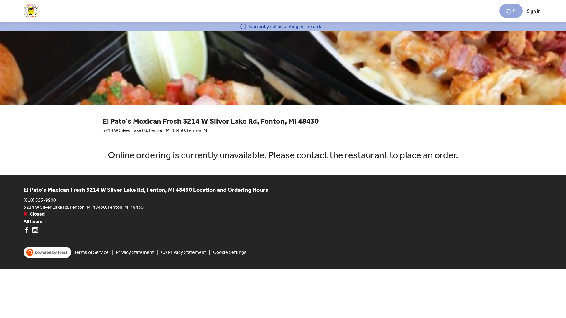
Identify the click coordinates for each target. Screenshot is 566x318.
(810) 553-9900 (40, 200)
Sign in (534, 11)
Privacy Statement (135, 252)
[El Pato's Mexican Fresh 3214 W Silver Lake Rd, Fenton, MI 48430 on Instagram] (34, 231)
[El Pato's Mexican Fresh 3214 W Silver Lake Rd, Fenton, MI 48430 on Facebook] (27, 231)
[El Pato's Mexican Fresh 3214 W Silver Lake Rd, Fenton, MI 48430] (31, 11)
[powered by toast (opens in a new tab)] (47, 252)
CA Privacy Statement (183, 252)
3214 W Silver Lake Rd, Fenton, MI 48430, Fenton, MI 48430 (84, 207)
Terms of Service (91, 252)
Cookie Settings (229, 252)
